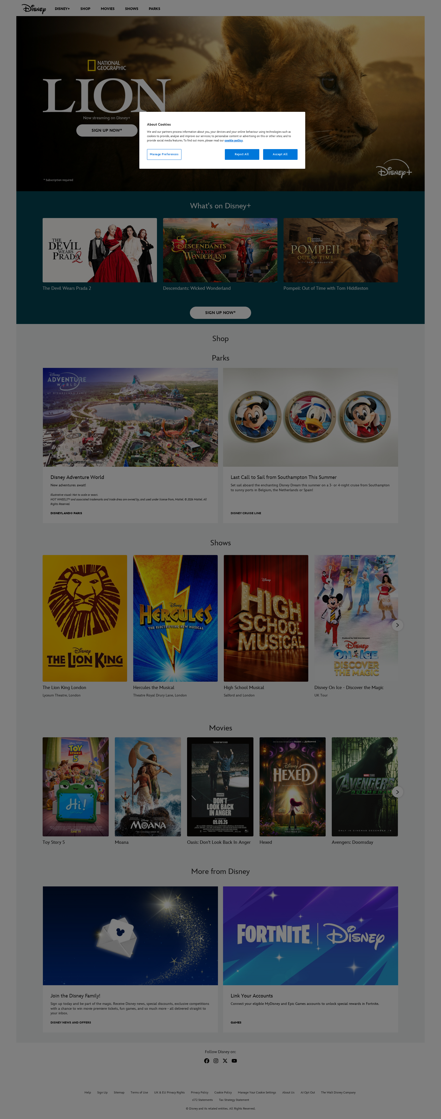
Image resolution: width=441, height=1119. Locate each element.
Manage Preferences (164, 154)
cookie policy (234, 140)
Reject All (242, 154)
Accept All (280, 154)
